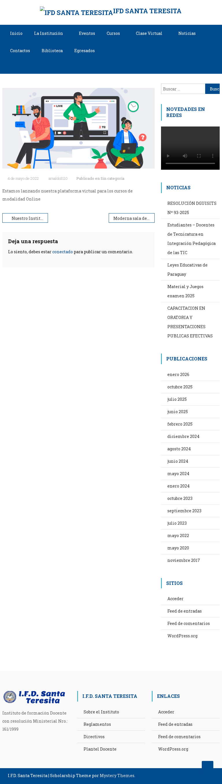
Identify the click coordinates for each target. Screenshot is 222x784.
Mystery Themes (117, 775)
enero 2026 (178, 374)
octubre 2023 (180, 498)
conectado (62, 251)
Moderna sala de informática (133, 218)
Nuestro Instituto (29, 218)
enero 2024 (178, 486)
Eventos (87, 33)
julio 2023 (177, 523)
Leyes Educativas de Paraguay (187, 269)
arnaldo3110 (58, 178)
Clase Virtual (149, 33)
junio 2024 (177, 461)
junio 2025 (177, 411)
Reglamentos (97, 724)
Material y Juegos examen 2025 (185, 291)
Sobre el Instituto (101, 712)
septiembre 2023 (184, 510)
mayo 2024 (178, 473)
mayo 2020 (178, 548)
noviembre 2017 (183, 560)
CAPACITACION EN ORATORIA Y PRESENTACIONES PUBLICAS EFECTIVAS (190, 322)
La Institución (48, 33)
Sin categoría (112, 178)
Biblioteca (52, 50)
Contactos (20, 50)
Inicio (16, 33)
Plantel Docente (100, 749)
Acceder (175, 598)
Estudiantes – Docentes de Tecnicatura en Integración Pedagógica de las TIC (191, 238)
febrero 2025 (180, 424)
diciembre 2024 (183, 436)
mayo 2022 (178, 535)
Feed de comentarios (188, 623)
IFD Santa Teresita (147, 11)
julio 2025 (177, 399)
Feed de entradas (184, 611)
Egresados (84, 50)
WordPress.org (182, 635)
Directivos (94, 736)
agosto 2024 (179, 448)
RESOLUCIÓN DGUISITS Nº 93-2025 (192, 208)
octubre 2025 (180, 387)
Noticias (187, 33)
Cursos (113, 33)
